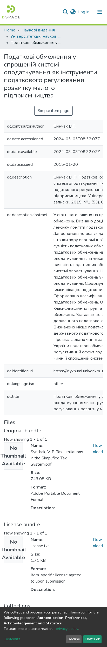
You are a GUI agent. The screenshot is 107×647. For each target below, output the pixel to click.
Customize (12, 639)
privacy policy (67, 628)
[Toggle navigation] (99, 12)
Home (9, 30)
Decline (74, 639)
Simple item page (53, 111)
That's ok (92, 639)
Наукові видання (38, 30)
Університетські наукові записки (36, 36)
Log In (84, 12)
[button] (73, 12)
